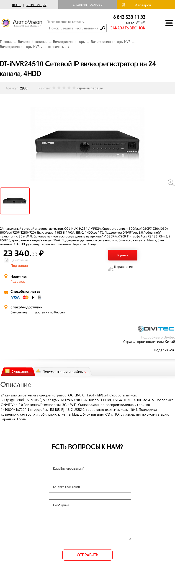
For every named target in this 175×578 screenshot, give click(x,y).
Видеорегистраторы (69, 41)
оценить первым (90, 88)
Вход (16, 5)
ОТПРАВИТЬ (87, 554)
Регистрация (36, 5)
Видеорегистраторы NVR (111, 41)
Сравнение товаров (87, 4)
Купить (122, 255)
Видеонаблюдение (33, 41)
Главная (6, 41)
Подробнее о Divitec (158, 337)
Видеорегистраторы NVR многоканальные (33, 46)
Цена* (15, 260)
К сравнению (124, 266)
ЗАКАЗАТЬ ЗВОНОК (127, 28)
